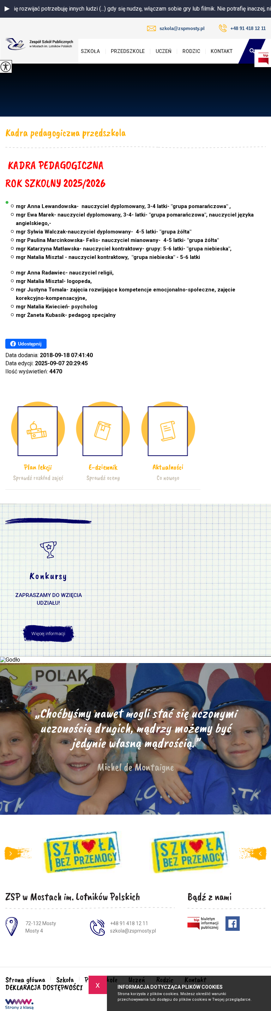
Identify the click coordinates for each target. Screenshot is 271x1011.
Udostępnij (30, 344)
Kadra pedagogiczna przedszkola (65, 132)
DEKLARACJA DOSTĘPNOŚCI (44, 987)
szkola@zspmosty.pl (182, 28)
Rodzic (191, 51)
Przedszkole (128, 51)
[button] (7, 9)
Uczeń (163, 51)
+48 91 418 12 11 (248, 28)
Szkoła (90, 51)
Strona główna (25, 979)
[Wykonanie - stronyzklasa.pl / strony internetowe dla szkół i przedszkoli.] (19, 1005)
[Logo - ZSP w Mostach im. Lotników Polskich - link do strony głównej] (39, 44)
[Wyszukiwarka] (252, 51)
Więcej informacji (48, 633)
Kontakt (222, 51)
